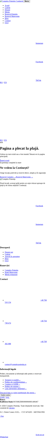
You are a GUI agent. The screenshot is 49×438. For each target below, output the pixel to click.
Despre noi (9, 252)
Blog (6, 18)
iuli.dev (12, 408)
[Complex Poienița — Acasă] (12, 1)
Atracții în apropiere (12, 256)
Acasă (7, 5)
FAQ (7, 23)
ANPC (2, 397)
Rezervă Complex (8, 177)
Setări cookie (5, 395)
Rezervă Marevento (12, 16)
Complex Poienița (11, 270)
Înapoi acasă (4, 160)
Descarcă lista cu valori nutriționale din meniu (18, 393)
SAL (7, 397)
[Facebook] (18, 120)
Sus (2, 416)
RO (1, 82)
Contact (8, 21)
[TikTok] (18, 138)
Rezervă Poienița (11, 14)
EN (5, 82)
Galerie (7, 8)
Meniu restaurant (11, 275)
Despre (7, 10)
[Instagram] (18, 101)
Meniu (7, 12)
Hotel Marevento (11, 272)
